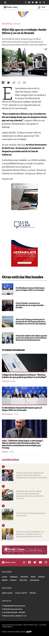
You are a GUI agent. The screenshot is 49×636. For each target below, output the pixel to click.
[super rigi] (7, 289)
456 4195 (14, 612)
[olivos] (24, 62)
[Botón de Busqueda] (44, 2)
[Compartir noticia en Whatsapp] (14, 82)
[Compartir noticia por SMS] (19, 83)
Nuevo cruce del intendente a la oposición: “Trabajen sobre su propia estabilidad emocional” (30, 534)
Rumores (13, 580)
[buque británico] (7, 321)
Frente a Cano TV (21, 593)
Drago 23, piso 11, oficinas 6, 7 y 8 (14, 616)
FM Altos (33, 593)
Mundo (5, 452)
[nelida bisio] (7, 338)
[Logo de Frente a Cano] (10, 7)
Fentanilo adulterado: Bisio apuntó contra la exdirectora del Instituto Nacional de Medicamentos (31, 338)
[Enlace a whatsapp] (26, 2)
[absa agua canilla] (7, 495)
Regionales (14, 577)
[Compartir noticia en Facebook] (3, 82)
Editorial (4, 580)
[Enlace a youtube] (36, 2)
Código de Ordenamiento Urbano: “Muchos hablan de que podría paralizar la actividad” (24, 376)
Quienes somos (7, 593)
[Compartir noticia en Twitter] (8, 83)
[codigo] (24, 363)
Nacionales (7, 24)
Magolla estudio (20, 632)
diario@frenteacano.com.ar (13, 609)
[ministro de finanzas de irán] (24, 429)
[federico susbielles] (7, 534)
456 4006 (22, 612)
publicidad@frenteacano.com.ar (14, 606)
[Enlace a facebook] (29, 2)
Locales (6, 381)
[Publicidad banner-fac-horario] (24, 549)
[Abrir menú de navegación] (5, 2)
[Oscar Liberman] (7, 475)
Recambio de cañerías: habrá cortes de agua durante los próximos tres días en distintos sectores (29, 494)
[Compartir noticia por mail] (24, 83)
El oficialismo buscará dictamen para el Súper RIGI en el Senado (30, 289)
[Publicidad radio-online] (24, 196)
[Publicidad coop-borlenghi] (24, 15)
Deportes (41, 577)
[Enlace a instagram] (40, 2)
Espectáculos (34, 580)
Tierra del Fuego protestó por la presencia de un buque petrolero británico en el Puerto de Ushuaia (31, 321)
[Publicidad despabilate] (24, 253)
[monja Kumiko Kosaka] (7, 305)
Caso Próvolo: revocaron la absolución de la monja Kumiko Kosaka (30, 305)
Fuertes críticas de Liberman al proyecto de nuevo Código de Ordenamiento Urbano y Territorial (31, 475)
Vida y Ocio (23, 580)
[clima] (7, 514)
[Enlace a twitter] (33, 2)
